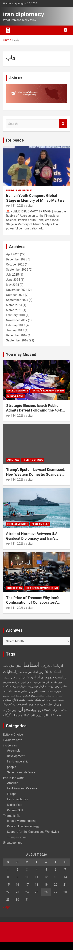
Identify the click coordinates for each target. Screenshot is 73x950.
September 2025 (17, 269)
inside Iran (13, 190)
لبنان (59, 695)
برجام (14, 677)
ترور (60, 682)
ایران (22, 677)
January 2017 (15, 330)
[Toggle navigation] (8, 30)
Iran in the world (13, 778)
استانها (31, 664)
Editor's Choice (13, 734)
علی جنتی (7, 691)
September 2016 (17, 340)
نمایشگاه (40, 699)
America (13, 459)
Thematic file (11, 816)
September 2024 (17, 300)
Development (16, 756)
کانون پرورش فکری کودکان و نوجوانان (30, 715)
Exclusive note (17, 390)
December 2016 (16, 335)
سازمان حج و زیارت (37, 686)
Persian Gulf (40, 524)
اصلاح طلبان (8, 666)
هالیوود (30, 700)
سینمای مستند (46, 691)
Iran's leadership (17, 761)
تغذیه (54, 681)
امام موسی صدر (27, 672)
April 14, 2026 (15, 415)
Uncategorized (12, 842)
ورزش (57, 704)
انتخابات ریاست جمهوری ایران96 (34, 674)
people (27, 190)
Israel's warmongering (47, 390)
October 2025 (15, 264)
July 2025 (12, 274)
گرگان (7, 715)
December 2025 (16, 259)
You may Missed (21, 354)
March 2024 (14, 305)
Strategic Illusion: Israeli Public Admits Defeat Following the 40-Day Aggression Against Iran (36, 410)
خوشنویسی (13, 682)
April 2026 (12, 254)
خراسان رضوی (41, 681)
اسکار (18, 666)
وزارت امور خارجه (43, 704)
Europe (11, 794)
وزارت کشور (27, 704)
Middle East (15, 396)
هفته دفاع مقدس (14, 700)
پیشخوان (27, 709)
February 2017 (15, 325)
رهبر (57, 686)
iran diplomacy (23, 14)
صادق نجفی (20, 691)
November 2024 (16, 290)
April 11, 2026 (15, 205)
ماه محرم (50, 695)
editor (29, 205)
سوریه (57, 691)
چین (14, 710)
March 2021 (14, 310)
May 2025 (12, 285)
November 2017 (16, 320)
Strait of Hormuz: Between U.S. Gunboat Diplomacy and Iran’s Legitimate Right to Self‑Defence (33, 538)
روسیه (50, 686)
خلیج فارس (26, 682)
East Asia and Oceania (22, 788)
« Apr (6, 907)
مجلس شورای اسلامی (33, 695)
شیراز (33, 691)
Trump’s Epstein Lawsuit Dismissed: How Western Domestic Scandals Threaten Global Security (35, 474)
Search (63, 123)
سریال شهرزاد (19, 686)
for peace (15, 140)
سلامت (7, 686)
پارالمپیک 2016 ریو (48, 710)
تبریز (6, 677)
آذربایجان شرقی (52, 666)
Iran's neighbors (17, 799)
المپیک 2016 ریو (50, 672)
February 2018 (15, 315)
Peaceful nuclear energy (23, 826)
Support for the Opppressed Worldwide (33, 832)
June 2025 (13, 279)
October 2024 (15, 295)
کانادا (52, 715)
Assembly (13, 750)
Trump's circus (32, 459)
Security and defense (21, 772)
